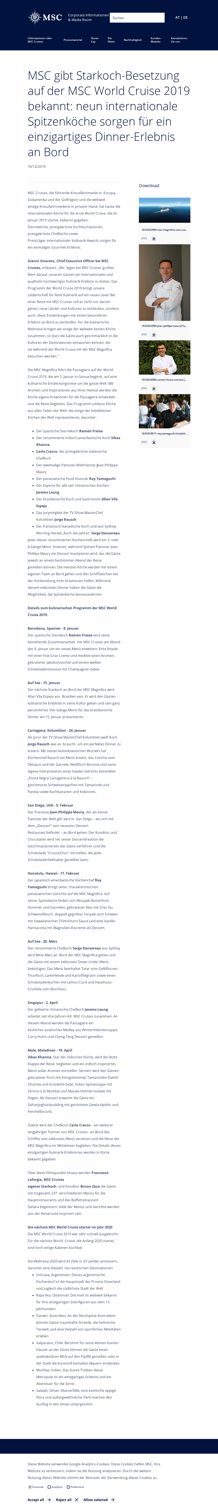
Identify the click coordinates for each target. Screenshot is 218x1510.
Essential (37, 1487)
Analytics (57, 1487)
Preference (77, 1487)
